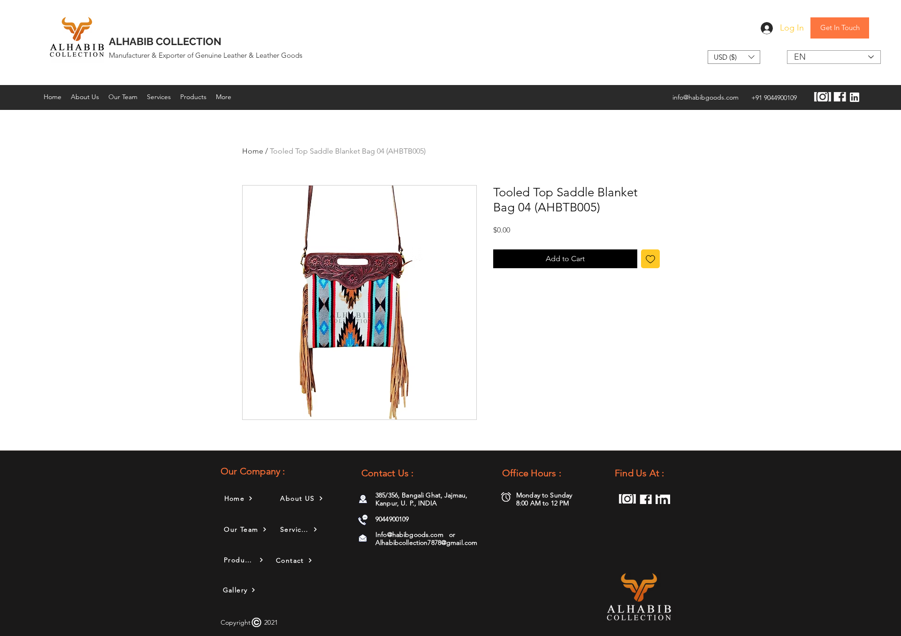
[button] (734, 57)
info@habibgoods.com (705, 97)
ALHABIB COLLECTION (165, 41)
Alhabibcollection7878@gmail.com (426, 542)
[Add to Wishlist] (650, 258)
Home (252, 151)
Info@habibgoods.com (409, 534)
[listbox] (734, 57)
